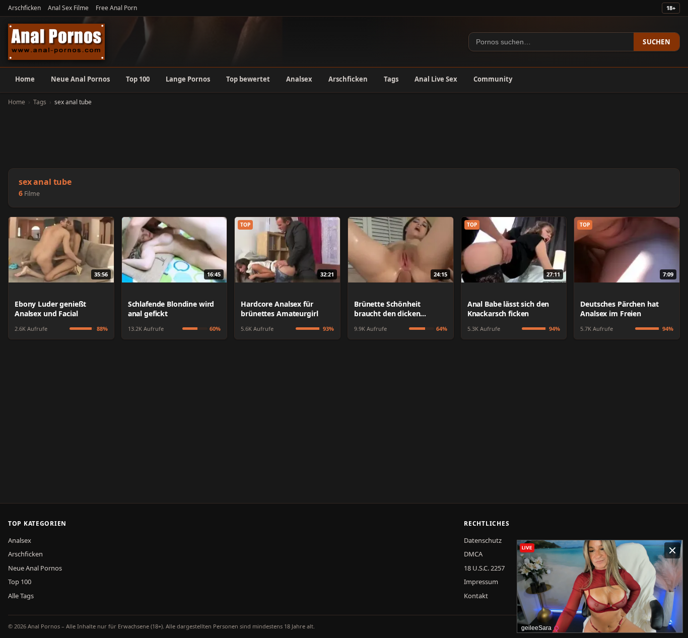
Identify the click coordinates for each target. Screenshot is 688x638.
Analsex (299, 79)
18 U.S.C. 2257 (484, 568)
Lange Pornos (188, 79)
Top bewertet (248, 79)
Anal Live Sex (436, 79)
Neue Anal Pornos (80, 79)
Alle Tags (21, 595)
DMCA (473, 553)
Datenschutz (483, 540)
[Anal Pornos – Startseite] (56, 42)
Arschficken (24, 8)
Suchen (656, 41)
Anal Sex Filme (68, 8)
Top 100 (138, 79)
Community (492, 79)
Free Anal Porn (116, 8)
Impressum (481, 581)
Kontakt (476, 595)
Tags (391, 79)
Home (25, 79)
